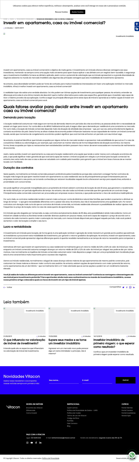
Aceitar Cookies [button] (78, 12)
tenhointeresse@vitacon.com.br (63, 438)
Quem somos (72, 408)
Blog (12, 19)
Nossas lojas (126, 416)
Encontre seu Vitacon (34, 408)
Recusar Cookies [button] (61, 12)
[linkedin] (134, 287)
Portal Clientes (127, 408)
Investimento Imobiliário (25, 19)
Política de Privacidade (50, 458)
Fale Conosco (72, 423)
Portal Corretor (127, 410)
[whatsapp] (130, 287)
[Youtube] (33, 444)
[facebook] (127, 287)
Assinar (126, 380)
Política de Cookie (74, 413)
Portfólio (70, 421)
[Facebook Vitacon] (37, 444)
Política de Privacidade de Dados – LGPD (82, 410)
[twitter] (123, 287)
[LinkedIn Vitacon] (41, 444)
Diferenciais (30, 410)
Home (5, 19)
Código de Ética (73, 418)
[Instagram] (28, 444)
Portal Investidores (129, 413)
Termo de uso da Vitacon (76, 416)
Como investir (31, 413)
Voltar (9, 287)
